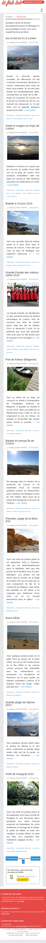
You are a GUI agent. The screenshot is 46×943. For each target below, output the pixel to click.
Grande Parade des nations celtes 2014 (22, 274)
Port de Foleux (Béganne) (21, 359)
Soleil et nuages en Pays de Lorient (22, 127)
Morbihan (20, 118)
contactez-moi (5, 914)
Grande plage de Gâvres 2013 (20, 704)
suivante (35, 858)
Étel (14, 695)
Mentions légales (23, 931)
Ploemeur (14, 196)
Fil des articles (16, 935)
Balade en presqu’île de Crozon (20, 442)
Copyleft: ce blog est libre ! (35, 929)
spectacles (10, 352)
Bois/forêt (36, 190)
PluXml (15, 933)
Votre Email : (21, 876)
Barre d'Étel (13, 617)
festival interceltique (12, 349)
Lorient (15, 118)
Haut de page (31, 935)
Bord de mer (35, 115)
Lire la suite (20, 901)
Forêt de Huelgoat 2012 (20, 773)
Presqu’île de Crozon (24, 265)
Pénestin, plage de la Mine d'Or (22, 520)
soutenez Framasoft (21, 926)
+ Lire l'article (29, 110)
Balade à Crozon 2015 (19, 203)
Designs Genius (35, 933)
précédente (11, 858)
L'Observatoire (19, 115)
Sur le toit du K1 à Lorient (21, 38)
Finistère (15, 265)
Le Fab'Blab (9, 17)
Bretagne (9, 118)
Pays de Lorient (28, 118)
